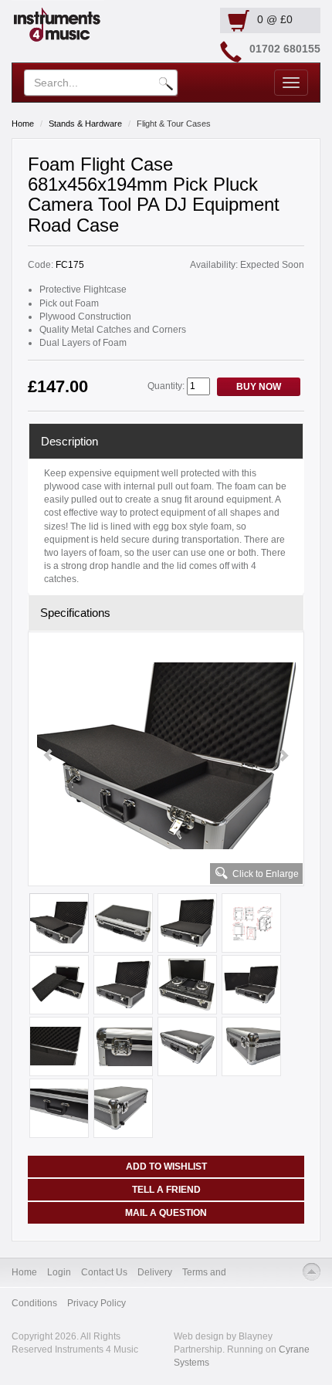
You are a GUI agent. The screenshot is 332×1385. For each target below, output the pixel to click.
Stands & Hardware (85, 123)
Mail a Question (166, 1212)
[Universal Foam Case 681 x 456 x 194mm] (166, 756)
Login (59, 1272)
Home (23, 123)
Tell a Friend (166, 1189)
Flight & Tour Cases (174, 123)
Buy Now (258, 386)
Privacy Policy (96, 1303)
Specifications (75, 612)
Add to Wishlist (166, 1166)
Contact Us (104, 1272)
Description (69, 441)
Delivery (154, 1272)
